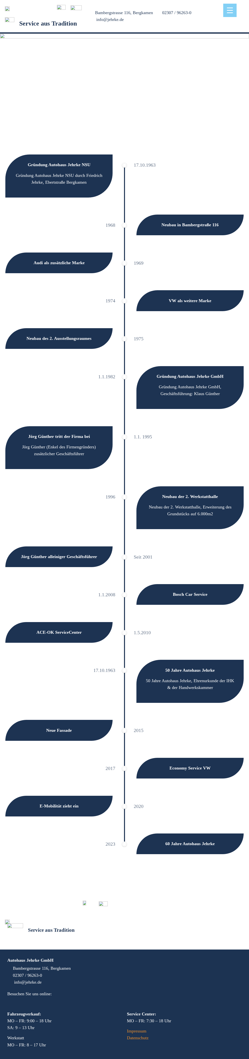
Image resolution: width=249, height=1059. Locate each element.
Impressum (136, 1031)
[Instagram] (21, 1001)
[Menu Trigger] (230, 10)
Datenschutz (138, 1037)
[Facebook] (10, 1001)
